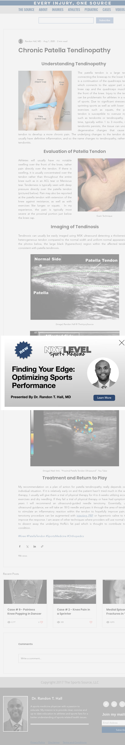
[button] (121, 342)
